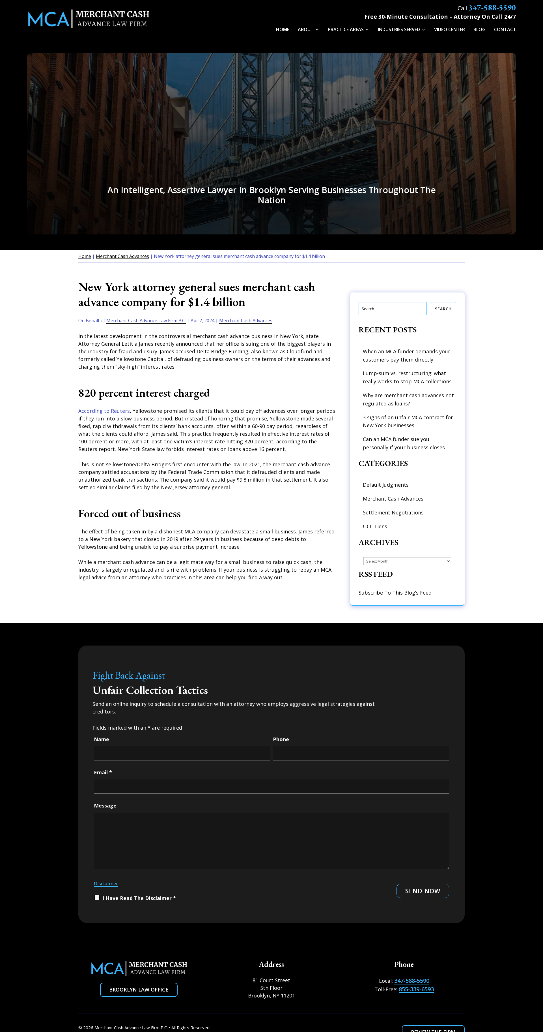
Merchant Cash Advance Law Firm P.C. (146, 320)
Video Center (449, 30)
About (306, 30)
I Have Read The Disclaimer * (139, 898)
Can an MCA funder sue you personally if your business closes (404, 443)
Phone (281, 739)
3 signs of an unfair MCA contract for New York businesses (408, 421)
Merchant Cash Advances (245, 320)
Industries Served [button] (399, 30)
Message (105, 805)
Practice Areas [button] (346, 30)
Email (103, 772)
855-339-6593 (416, 989)
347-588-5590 (492, 7)
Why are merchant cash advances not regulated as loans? (408, 399)
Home (282, 30)
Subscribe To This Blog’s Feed (395, 592)
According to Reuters (104, 410)
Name (101, 739)
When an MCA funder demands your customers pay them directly (406, 355)
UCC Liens (375, 526)
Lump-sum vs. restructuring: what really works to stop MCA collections (407, 377)
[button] (534, 996)
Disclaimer (106, 883)
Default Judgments (386, 484)
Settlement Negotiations (393, 512)
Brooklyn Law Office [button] (139, 989)
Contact (505, 30)
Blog (479, 30)
